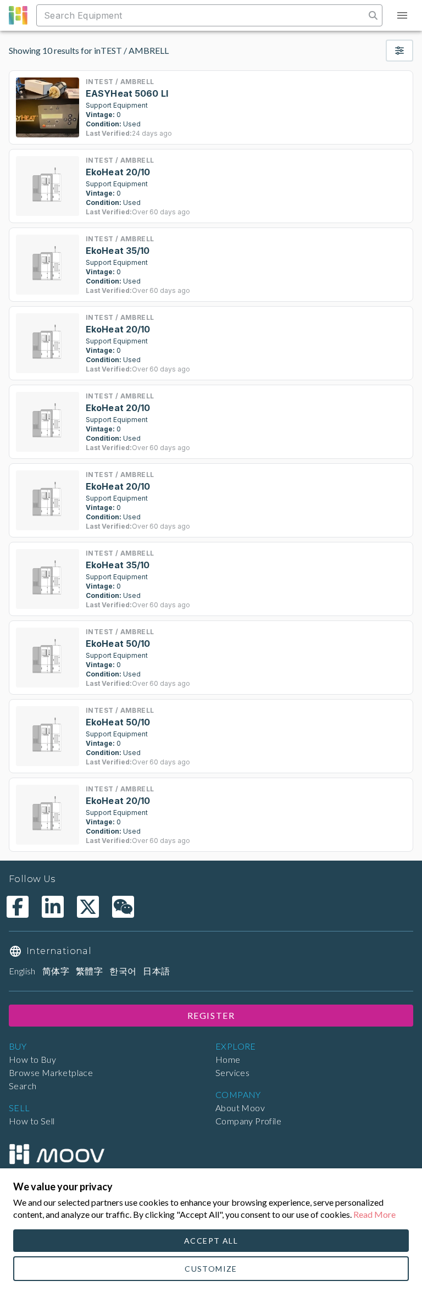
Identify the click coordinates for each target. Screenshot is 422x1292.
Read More (374, 1214)
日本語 (156, 971)
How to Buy (32, 1059)
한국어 (122, 971)
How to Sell (31, 1121)
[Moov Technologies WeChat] (123, 907)
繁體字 (89, 971)
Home (228, 1059)
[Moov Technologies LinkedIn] (53, 907)
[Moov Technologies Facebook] (18, 907)
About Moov (240, 1107)
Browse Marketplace (51, 1072)
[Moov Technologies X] (88, 907)
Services (232, 1072)
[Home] (56, 1154)
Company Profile (248, 1121)
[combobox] (202, 15)
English (22, 971)
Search (22, 1085)
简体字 (55, 971)
